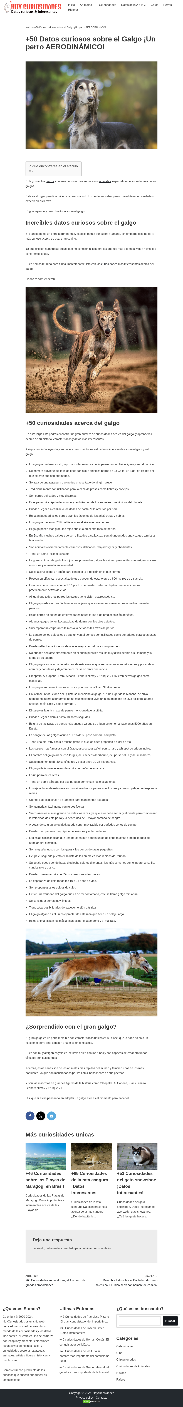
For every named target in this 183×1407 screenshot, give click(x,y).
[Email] (51, 1115)
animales (105, 181)
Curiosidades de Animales (133, 1366)
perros (50, 181)
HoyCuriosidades (14, 1321)
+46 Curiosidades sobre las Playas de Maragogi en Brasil (45, 1180)
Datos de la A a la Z (133, 4)
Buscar (170, 1320)
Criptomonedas (126, 1359)
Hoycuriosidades (103, 1392)
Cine (119, 1352)
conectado (68, 1248)
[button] (93, 5)
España (38, 535)
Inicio (71, 4)
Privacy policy (84, 1397)
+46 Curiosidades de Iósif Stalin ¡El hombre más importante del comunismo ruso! (84, 1356)
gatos (68, 849)
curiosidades (109, 263)
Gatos (154, 4)
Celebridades (107, 4)
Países (120, 1379)
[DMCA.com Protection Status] (91, 1402)
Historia (121, 1372)
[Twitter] (40, 1115)
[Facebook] (30, 1115)
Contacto (101, 1397)
